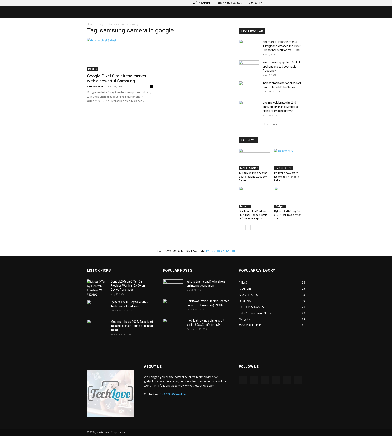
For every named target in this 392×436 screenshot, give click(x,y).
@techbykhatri (220, 251)
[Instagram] (275, 3)
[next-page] (248, 227)
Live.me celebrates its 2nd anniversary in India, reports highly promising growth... (280, 106)
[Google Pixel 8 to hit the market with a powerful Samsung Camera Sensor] (120, 54)
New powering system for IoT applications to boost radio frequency (281, 66)
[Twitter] (282, 3)
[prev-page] (241, 227)
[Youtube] (302, 3)
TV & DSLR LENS (283, 168)
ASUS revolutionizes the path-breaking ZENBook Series (253, 176)
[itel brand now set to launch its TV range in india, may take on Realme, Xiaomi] (289, 159)
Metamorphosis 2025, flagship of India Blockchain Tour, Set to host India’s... (132, 325)
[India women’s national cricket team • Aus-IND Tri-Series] (249, 88)
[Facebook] (268, 3)
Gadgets (279, 206)
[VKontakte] (295, 3)
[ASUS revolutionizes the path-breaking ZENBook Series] (254, 159)
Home (90, 24)
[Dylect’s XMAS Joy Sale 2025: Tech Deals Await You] (289, 197)
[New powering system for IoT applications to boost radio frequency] (249, 67)
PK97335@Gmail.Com (174, 394)
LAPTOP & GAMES (249, 168)
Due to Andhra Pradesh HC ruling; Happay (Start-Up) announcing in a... (253, 215)
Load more (270, 124)
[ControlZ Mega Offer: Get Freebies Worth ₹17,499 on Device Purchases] (97, 288)
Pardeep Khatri (96, 86)
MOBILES (92, 69)
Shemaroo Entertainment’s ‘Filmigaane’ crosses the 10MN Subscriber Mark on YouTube (282, 46)
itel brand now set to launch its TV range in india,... (286, 176)
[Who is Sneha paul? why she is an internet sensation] (173, 286)
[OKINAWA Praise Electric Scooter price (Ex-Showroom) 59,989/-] (173, 306)
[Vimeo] (288, 3)
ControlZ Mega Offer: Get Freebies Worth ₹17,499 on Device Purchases (128, 285)
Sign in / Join (255, 2)
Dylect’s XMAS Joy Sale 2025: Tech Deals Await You (288, 215)
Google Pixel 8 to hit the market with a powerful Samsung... (116, 78)
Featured (244, 206)
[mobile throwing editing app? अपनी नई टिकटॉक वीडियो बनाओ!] (173, 326)
